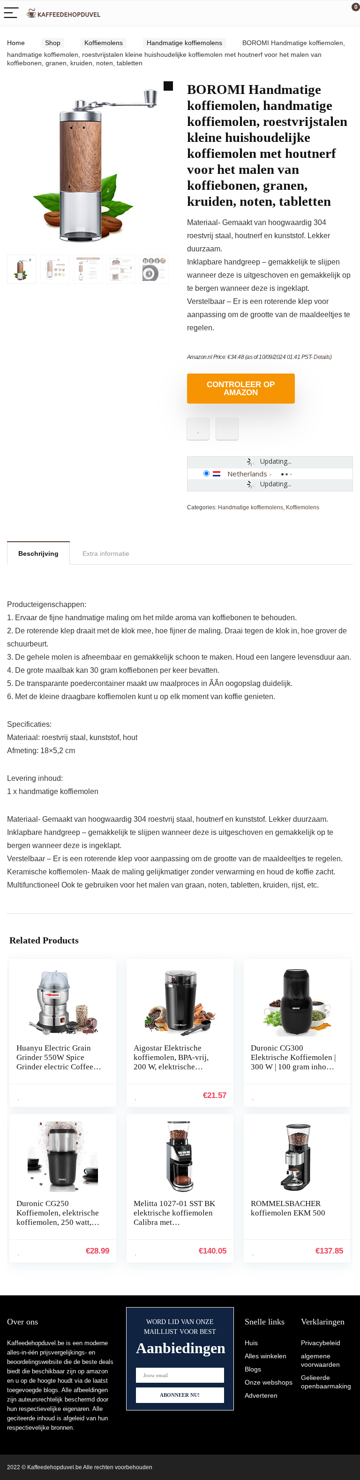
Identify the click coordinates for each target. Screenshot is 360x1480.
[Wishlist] (330, 13)
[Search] (311, 13)
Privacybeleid (320, 1343)
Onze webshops (268, 1382)
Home (16, 43)
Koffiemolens (103, 43)
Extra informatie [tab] (105, 553)
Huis (251, 1343)
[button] (168, 86)
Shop (52, 43)
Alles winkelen (265, 1356)
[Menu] (11, 13)
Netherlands (247, 473)
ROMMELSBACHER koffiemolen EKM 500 (288, 1208)
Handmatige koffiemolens (184, 43)
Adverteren (261, 1395)
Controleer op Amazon (241, 388)
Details (322, 357)
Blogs (253, 1369)
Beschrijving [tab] (38, 553)
